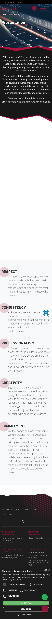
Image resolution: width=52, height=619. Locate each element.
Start (4, 14)
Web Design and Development (13, 538)
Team (25, 509)
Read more (17, 580)
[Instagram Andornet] (26, 522)
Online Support (8, 514)
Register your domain (36, 553)
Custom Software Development (39, 538)
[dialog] (26, 593)
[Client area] (34, 8)
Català (6, 2)
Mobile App (7, 540)
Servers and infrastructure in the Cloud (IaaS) (38, 556)
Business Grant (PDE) (11, 509)
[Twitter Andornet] (23, 522)
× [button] (49, 570)
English (20, 2)
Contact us (36, 509)
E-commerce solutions (10, 543)
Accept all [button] (26, 603)
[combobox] (45, 570)
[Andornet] (12, 8)
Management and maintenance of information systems (13, 556)
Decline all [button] (26, 609)
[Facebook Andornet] (20, 522)
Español (13, 2)
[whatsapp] (45, 597)
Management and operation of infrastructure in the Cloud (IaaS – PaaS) (38, 562)
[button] (26, 614)
